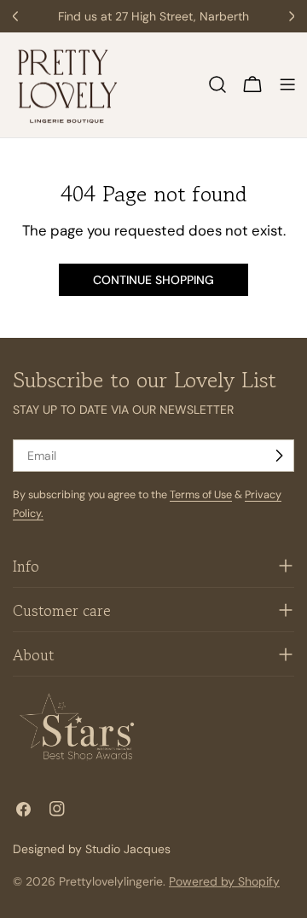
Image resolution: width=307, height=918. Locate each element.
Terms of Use (201, 495)
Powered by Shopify (224, 881)
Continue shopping (153, 280)
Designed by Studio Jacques (92, 849)
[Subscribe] (279, 455)
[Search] (217, 84)
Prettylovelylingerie (111, 881)
